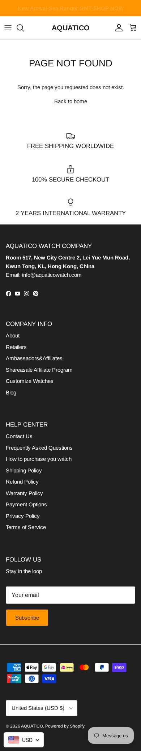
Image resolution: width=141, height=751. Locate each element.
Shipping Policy (24, 470)
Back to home (70, 101)
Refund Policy (22, 482)
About (13, 335)
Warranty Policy (24, 493)
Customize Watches (30, 381)
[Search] (24, 28)
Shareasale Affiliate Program (39, 370)
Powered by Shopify (65, 726)
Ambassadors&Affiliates (34, 358)
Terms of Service (26, 527)
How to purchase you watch (39, 459)
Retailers (16, 347)
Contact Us (19, 436)
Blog (11, 392)
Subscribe (27, 618)
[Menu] (8, 28)
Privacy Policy (23, 516)
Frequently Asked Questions (39, 448)
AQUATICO (32, 726)
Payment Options (26, 504)
